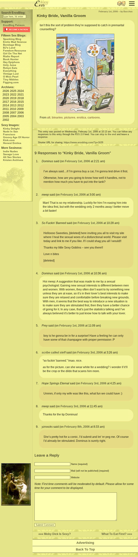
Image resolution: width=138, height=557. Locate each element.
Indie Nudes (10, 151)
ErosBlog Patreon (14, 25)
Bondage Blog (12, 44)
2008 (6, 112)
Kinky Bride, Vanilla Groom (61, 16)
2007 (13, 112)
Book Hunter (11, 59)
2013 (13, 105)
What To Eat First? (114, 534)
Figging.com (11, 82)
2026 (6, 91)
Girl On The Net (12, 53)
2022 (13, 94)
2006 (20, 112)
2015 (20, 101)
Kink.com (9, 140)
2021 (20, 94)
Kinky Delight (11, 128)
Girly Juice (9, 65)
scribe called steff (54, 352)
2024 (20, 91)
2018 (20, 98)
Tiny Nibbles (11, 79)
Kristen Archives (13, 160)
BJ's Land (9, 47)
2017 (6, 101)
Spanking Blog (12, 39)
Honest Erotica (12, 143)
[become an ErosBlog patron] (17, 29)
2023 (6, 94)
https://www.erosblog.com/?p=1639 (83, 142)
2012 (20, 105)
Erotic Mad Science (15, 41)
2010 (13, 109)
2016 (13, 101)
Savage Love (11, 154)
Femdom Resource (14, 50)
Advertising (85, 543)
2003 (20, 116)
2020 (6, 98)
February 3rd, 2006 (90, 352)
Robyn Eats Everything (10, 69)
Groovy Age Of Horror (16, 137)
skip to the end (108, 134)
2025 (13, 91)
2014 (6, 105)
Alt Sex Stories (12, 157)
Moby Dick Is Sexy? (57, 534)
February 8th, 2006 (77, 426)
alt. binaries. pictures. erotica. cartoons (73, 117)
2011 (6, 109)
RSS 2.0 (79, 134)
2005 (6, 116)
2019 (13, 98)
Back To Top (85, 549)
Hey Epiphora (11, 62)
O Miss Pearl (10, 76)
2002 (6, 120)
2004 (13, 116)
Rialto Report (11, 56)
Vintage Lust (11, 73)
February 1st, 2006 (77, 161)
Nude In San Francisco (10, 133)
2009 (20, 109)
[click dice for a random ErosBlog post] (122, 6)
